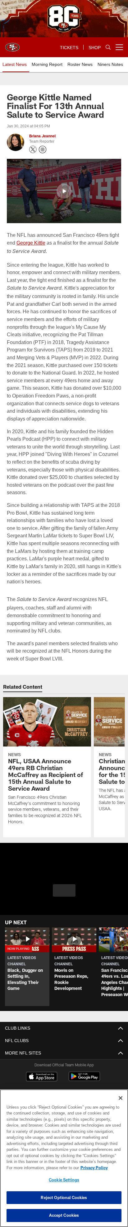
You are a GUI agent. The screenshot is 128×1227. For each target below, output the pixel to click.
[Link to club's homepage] (12, 45)
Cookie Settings (64, 1179)
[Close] (120, 1098)
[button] (64, 191)
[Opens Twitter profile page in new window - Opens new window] (33, 149)
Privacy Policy (40, 1167)
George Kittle (31, 243)
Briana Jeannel (42, 136)
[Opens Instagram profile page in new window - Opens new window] (42, 149)
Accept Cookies (64, 1215)
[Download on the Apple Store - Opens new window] (41, 1077)
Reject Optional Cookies (64, 1197)
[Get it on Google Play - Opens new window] (84, 1079)
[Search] (108, 47)
